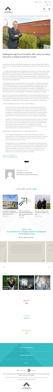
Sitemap (36, 377)
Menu (49, 11)
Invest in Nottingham (8, 374)
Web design (31, 375)
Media (20, 375)
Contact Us (31, 377)
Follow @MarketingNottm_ (27, 237)
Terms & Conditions (43, 377)
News (7, 16)
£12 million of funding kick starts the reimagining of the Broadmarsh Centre (10, 213)
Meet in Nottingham (44, 374)
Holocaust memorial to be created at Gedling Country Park (42, 213)
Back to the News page (10, 157)
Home (4, 16)
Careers (25, 375)
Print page (33, 370)
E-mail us (48, 2)
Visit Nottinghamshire (32, 374)
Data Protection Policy (23, 377)
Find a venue (44, 11)
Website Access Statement (11, 377)
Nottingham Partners (20, 374)
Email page (22, 370)
